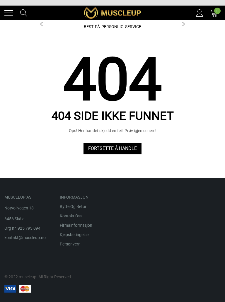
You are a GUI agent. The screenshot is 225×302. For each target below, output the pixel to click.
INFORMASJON (74, 197)
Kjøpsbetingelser (75, 234)
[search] (24, 12)
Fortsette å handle (112, 148)
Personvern (70, 244)
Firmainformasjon (76, 225)
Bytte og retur (73, 206)
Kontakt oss (71, 216)
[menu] (8, 12)
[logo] (112, 13)
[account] (199, 12)
